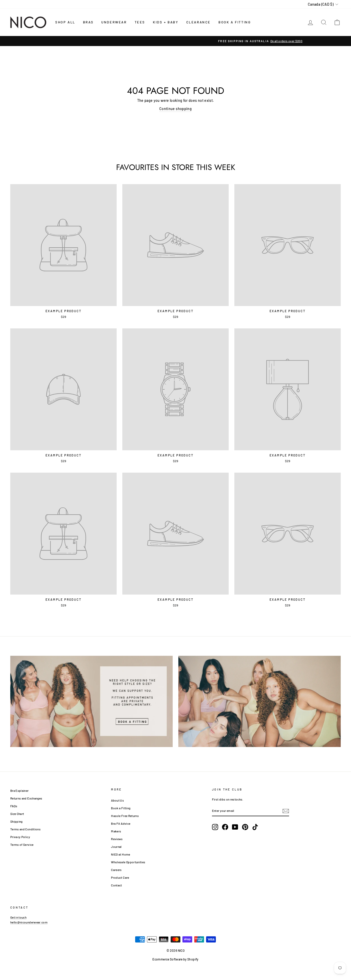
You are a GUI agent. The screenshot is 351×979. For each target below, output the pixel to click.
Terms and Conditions (25, 829)
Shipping (16, 821)
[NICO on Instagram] (215, 827)
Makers (116, 831)
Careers (116, 870)
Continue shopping (175, 108)
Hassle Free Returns (125, 816)
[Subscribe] (285, 811)
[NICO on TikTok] (255, 827)
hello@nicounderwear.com (29, 922)
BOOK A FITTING (234, 22)
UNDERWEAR (114, 22)
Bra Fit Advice (120, 823)
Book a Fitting (120, 808)
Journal (116, 846)
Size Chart (17, 813)
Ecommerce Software (167, 959)
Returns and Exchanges (26, 798)
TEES (140, 22)
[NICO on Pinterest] (245, 827)
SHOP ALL (65, 22)
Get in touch (18, 917)
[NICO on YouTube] (235, 827)
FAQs (13, 806)
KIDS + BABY (166, 22)
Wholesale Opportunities (128, 862)
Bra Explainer (19, 790)
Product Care (120, 877)
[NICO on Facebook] (225, 827)
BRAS (88, 22)
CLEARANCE (198, 22)
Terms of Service (22, 844)
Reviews (117, 839)
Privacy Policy (20, 837)
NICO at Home (120, 854)
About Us (117, 800)
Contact (116, 885)
